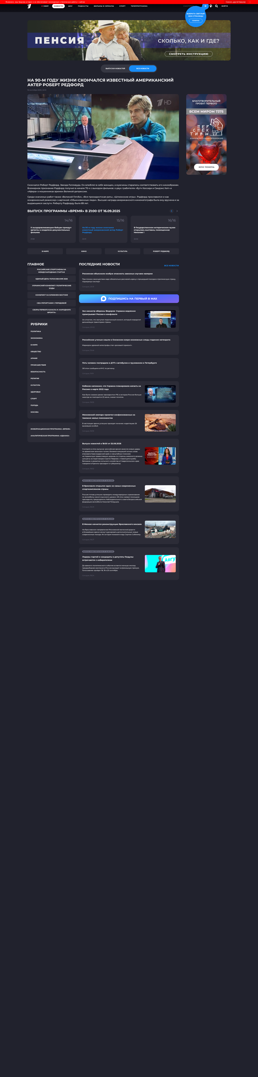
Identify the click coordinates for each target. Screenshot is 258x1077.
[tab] (115, 68)
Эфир (46, 6)
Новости (58, 6)
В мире (45, 251)
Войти (225, 6)
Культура (122, 251)
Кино (84, 251)
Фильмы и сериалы (104, 6)
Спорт (122, 6)
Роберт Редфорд (161, 251)
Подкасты (83, 6)
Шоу (70, 6)
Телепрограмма (139, 6)
